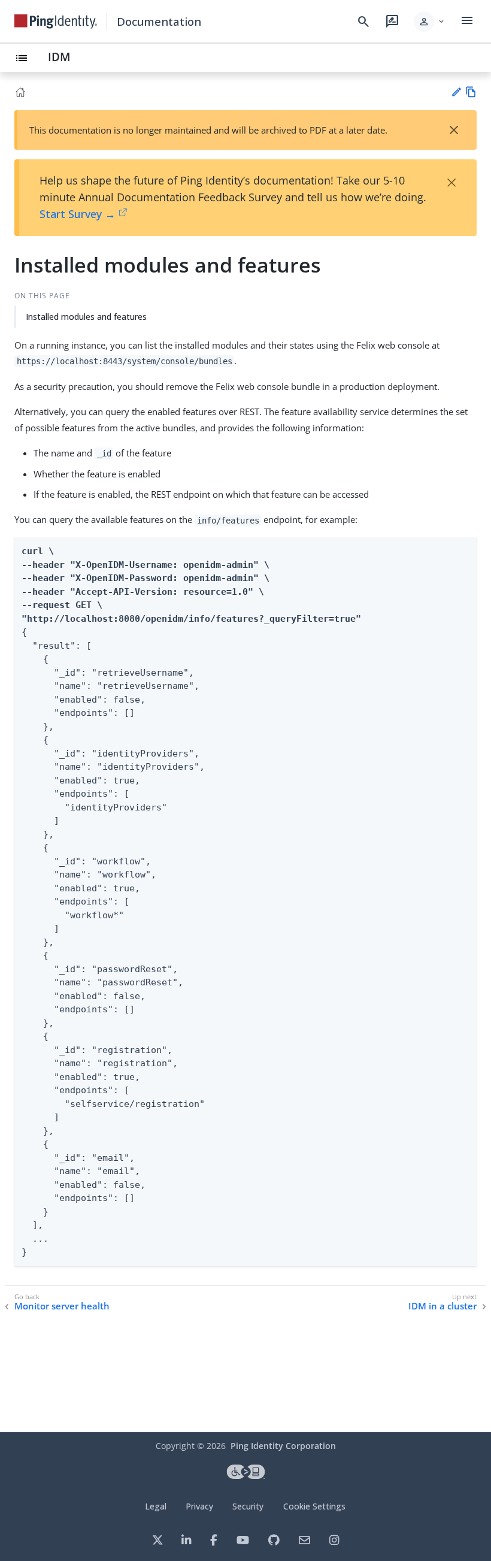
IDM (59, 56)
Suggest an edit (456, 92)
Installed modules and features (86, 316)
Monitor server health (62, 1306)
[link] (55, 21)
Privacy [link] (199, 1506)
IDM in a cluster (442, 1306)
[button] (429, 21)
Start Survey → (78, 214)
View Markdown (471, 92)
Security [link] (247, 1506)
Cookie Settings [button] (314, 1506)
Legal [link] (155, 1506)
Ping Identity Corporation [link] (283, 1445)
